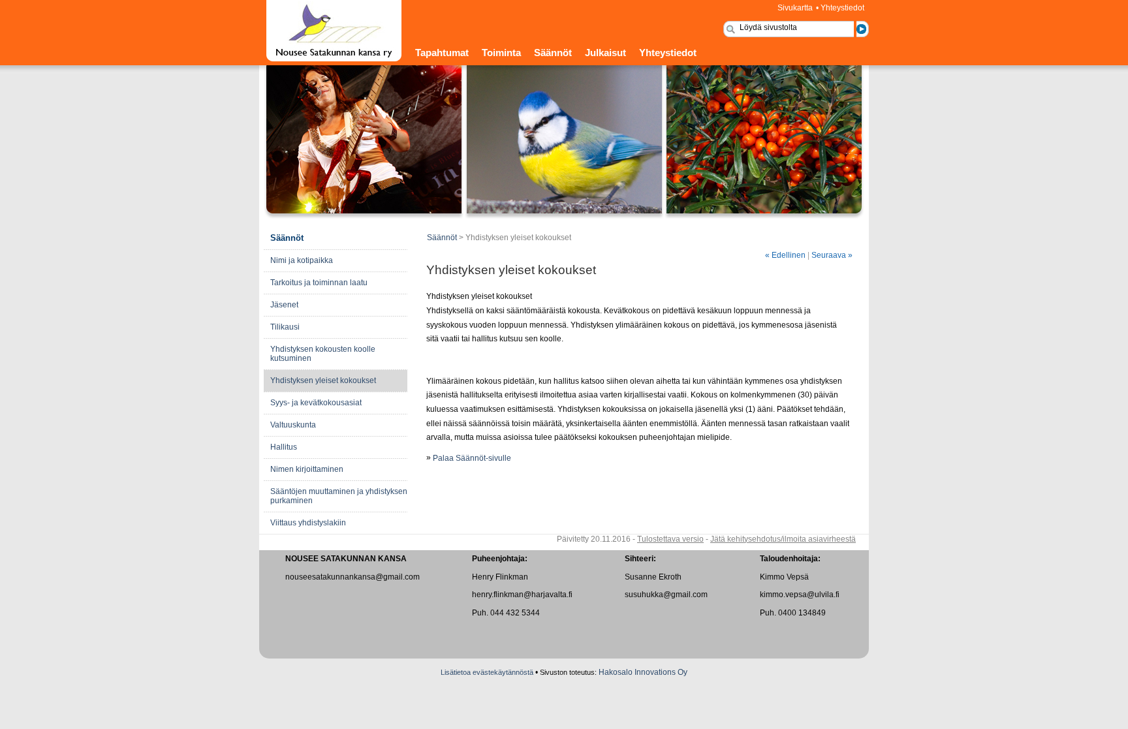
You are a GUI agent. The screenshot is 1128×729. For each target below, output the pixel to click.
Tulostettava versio (670, 539)
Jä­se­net (284, 304)
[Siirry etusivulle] (334, 59)
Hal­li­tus (283, 447)
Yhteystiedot (842, 7)
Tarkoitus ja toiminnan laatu (319, 282)
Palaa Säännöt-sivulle (472, 458)
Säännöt (553, 53)
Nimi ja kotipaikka (301, 260)
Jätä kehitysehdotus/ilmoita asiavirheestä (783, 539)
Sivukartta (795, 7)
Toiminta (501, 53)
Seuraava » (832, 255)
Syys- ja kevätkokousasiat (316, 402)
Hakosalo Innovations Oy (643, 672)
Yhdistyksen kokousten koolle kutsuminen (322, 354)
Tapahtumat (442, 53)
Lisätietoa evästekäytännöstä (487, 672)
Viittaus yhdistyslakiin (308, 522)
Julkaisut (605, 53)
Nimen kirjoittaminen (306, 469)
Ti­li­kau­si (285, 327)
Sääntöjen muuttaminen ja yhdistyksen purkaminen (338, 496)
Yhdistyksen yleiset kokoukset (323, 380)
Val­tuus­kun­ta (293, 424)
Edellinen (785, 255)
